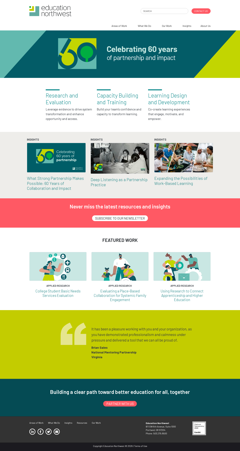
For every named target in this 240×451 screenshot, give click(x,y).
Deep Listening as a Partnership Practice (119, 182)
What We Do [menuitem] (144, 25)
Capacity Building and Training (117, 98)
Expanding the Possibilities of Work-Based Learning (181, 181)
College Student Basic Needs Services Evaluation (57, 293)
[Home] (50, 10)
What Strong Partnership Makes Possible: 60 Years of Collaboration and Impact (55, 183)
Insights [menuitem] (187, 25)
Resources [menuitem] (82, 422)
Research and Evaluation (62, 98)
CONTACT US (201, 11)
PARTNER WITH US (120, 404)
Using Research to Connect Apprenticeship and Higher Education (182, 295)
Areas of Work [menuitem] (119, 25)
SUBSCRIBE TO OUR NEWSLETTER (120, 218)
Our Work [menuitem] (167, 25)
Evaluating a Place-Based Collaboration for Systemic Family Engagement (120, 295)
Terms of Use (140, 446)
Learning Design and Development (169, 98)
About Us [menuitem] (205, 25)
